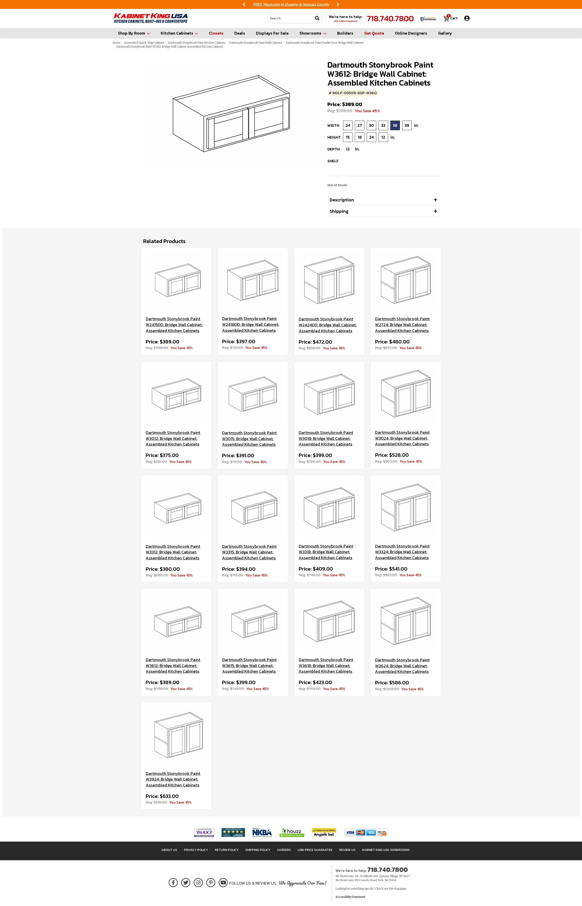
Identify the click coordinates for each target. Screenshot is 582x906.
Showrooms (310, 33)
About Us (169, 850)
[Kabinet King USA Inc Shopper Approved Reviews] (428, 18)
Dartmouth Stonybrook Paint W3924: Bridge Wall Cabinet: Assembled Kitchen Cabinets (173, 779)
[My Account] (466, 18)
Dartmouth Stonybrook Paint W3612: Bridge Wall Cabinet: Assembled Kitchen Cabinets (173, 665)
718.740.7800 (390, 18)
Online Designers (411, 33)
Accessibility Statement (350, 896)
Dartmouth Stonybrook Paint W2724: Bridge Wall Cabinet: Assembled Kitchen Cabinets (402, 324)
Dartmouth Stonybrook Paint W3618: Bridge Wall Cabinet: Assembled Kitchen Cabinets (326, 665)
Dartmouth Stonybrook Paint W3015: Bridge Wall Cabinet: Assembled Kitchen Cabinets (249, 438)
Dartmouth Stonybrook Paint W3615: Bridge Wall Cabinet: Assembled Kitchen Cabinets (249, 665)
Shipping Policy (257, 850)
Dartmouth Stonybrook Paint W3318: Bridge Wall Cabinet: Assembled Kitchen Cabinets (326, 552)
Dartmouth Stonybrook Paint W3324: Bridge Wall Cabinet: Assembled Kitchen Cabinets (402, 552)
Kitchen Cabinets (177, 33)
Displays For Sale (272, 33)
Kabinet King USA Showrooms (386, 850)
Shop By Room (131, 33)
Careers (284, 850)
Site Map (394, 888)
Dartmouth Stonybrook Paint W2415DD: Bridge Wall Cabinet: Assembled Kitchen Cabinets (174, 324)
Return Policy (226, 850)
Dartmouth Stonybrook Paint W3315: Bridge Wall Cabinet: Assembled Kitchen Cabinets (249, 552)
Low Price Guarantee (315, 850)
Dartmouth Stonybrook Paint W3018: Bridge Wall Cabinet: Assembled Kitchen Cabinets (326, 438)
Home (116, 42)
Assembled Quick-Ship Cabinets (144, 42)
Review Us (347, 850)
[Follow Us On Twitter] (185, 882)
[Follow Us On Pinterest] (211, 882)
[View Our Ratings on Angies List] (324, 832)
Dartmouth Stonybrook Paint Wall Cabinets (255, 42)
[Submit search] (317, 18)
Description (342, 199)
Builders (345, 33)
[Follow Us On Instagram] (198, 882)
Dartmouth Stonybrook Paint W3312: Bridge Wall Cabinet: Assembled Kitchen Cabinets (173, 552)
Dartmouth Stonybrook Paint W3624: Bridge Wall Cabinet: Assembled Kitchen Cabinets (402, 666)
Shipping (339, 211)
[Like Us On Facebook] (173, 882)
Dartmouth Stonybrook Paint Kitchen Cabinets (197, 42)
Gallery (445, 33)
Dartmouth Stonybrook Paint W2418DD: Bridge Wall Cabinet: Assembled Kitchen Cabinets (250, 324)
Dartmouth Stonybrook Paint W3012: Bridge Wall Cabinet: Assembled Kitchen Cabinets (173, 438)
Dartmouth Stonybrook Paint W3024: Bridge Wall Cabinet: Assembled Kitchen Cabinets (402, 438)
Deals (239, 33)
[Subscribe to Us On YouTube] (223, 882)
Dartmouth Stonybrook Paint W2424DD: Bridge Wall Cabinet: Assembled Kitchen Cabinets (328, 325)
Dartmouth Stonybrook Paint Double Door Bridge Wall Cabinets (325, 42)
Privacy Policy (196, 850)
